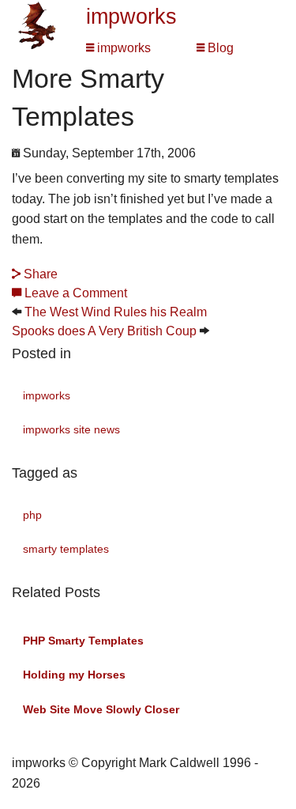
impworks (131, 16)
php (32, 514)
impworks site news (71, 429)
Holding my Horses (74, 674)
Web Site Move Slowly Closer (101, 709)
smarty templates (66, 548)
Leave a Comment (74, 293)
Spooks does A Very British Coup (104, 331)
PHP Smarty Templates (83, 640)
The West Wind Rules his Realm (115, 312)
